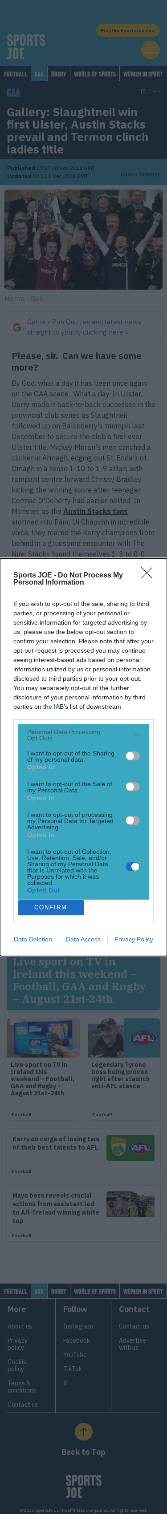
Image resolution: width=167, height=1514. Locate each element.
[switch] (133, 755)
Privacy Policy (133, 939)
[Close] (149, 575)
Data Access (83, 939)
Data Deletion (33, 939)
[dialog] (83, 757)
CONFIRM (50, 907)
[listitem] (83, 735)
